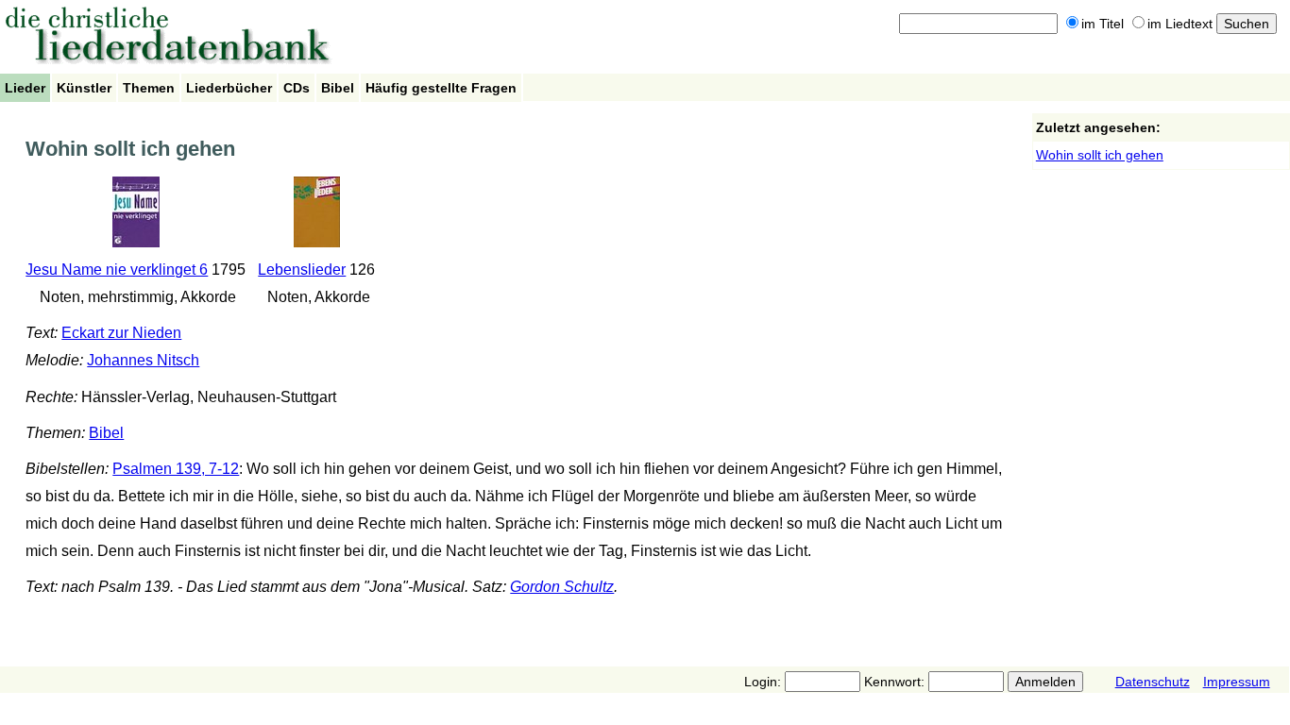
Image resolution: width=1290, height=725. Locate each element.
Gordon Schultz (562, 587)
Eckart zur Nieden (121, 333)
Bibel (337, 87)
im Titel (1102, 23)
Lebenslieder (302, 269)
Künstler (84, 87)
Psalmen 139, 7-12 (175, 469)
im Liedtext (1180, 23)
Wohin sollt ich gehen (1099, 154)
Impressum (1236, 681)
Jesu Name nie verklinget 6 (116, 269)
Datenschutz (1152, 681)
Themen (149, 87)
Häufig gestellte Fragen (441, 87)
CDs (296, 87)
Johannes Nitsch (143, 360)
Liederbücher (229, 87)
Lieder (25, 87)
